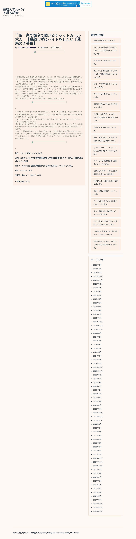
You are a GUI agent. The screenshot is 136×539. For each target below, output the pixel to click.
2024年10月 (98, 329)
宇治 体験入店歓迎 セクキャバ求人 (105, 192)
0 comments (43, 47)
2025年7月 (97, 295)
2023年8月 (97, 382)
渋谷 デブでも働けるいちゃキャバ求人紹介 (105, 85)
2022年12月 (98, 413)
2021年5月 (97, 485)
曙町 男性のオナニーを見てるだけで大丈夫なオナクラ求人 (105, 139)
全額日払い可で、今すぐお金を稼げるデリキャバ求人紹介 (105, 172)
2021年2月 (97, 496)
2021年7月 (97, 477)
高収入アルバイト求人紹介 (14, 11)
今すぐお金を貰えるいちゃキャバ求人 (105, 95)
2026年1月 (97, 273)
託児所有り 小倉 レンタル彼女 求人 (105, 62)
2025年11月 (98, 280)
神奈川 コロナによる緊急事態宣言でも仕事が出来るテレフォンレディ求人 (44, 166)
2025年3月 (97, 310)
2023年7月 (97, 386)
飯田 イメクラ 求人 (23, 170)
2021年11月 (98, 462)
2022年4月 (97, 443)
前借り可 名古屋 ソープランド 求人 (105, 129)
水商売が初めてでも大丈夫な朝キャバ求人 (105, 105)
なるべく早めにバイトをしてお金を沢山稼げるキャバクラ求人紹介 (105, 151)
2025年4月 (97, 307)
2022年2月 (97, 451)
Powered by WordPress (70, 533)
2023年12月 (98, 367)
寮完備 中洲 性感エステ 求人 (104, 40)
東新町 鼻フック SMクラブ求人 (28, 175)
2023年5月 (97, 394)
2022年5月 (97, 439)
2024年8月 (97, 337)
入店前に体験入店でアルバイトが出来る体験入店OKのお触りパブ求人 (106, 117)
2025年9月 (97, 288)
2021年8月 (97, 473)
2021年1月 (97, 500)
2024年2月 (97, 360)
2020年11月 (98, 507)
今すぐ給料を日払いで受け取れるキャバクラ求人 (105, 202)
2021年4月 (97, 489)
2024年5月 (97, 348)
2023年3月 (97, 401)
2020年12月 (98, 504)
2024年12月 (98, 322)
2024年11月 (98, 326)
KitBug (49, 533)
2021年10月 (98, 466)
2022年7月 (97, 432)
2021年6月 (97, 481)
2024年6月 (97, 345)
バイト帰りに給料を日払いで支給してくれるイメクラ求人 (105, 222)
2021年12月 (98, 458)
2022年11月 (98, 417)
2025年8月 (97, 292)
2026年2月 (97, 269)
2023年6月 (97, 390)
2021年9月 (97, 470)
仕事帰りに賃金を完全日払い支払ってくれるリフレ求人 (105, 233)
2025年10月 (98, 284)
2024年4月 (97, 352)
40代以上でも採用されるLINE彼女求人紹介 (106, 182)
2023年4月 (97, 398)
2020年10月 (98, 511)
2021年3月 (97, 492)
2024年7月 (97, 341)
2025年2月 (97, 314)
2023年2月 (97, 405)
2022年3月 (97, 447)
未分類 (27, 181)
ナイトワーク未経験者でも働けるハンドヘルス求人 (105, 162)
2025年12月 (98, 276)
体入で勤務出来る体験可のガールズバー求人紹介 (105, 212)
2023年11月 (98, 371)
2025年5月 (97, 303)
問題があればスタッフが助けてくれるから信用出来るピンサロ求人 (105, 244)
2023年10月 (98, 375)
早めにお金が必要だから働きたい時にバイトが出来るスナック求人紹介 (105, 50)
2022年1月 (97, 454)
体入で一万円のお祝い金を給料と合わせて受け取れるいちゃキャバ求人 (105, 74)
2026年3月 (97, 265)
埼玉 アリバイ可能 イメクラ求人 (28, 153)
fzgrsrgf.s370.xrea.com (27, 47)
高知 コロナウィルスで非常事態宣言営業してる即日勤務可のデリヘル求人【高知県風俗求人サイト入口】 (49, 159)
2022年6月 (97, 436)
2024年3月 (97, 356)
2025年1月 (97, 318)
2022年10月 (98, 420)
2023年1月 (97, 409)
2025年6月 (97, 299)
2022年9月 (97, 424)
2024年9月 (97, 333)
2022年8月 (97, 428)
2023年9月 (97, 379)
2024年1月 (97, 364)
